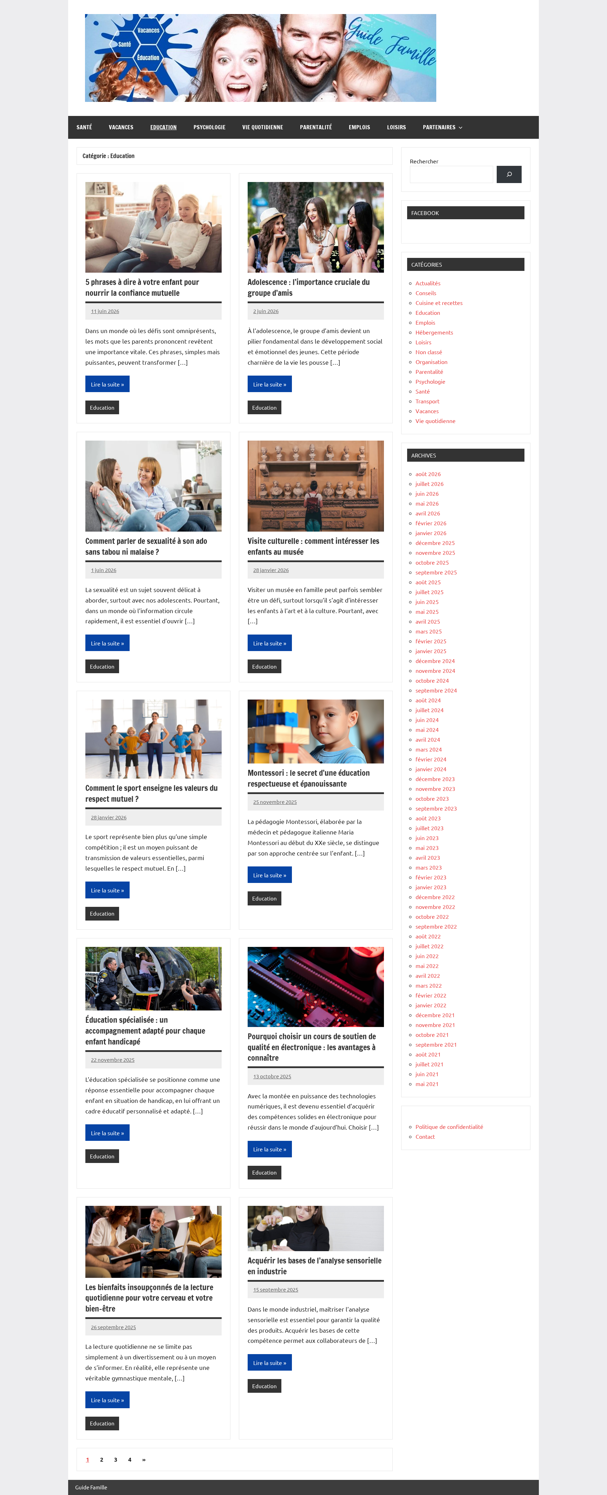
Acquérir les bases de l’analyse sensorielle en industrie (314, 1266)
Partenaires (439, 127)
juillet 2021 (430, 1063)
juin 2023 (427, 837)
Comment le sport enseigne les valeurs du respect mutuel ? (151, 793)
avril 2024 (428, 739)
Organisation (432, 361)
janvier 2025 (431, 650)
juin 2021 (427, 1073)
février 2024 (431, 758)
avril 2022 (428, 975)
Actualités (428, 282)
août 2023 (428, 817)
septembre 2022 (436, 926)
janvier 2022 (431, 1004)
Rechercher (424, 160)
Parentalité (316, 127)
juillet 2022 (430, 945)
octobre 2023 (432, 798)
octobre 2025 (432, 562)
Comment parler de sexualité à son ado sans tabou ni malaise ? (146, 546)
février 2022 (431, 995)
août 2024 (428, 699)
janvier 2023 (431, 886)
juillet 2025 (430, 591)
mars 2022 (429, 985)
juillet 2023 (430, 827)
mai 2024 (427, 729)
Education (163, 127)
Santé (84, 127)
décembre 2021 (435, 1014)
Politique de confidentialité (449, 1126)
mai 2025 (427, 611)
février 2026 (431, 522)
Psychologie (210, 127)
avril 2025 (428, 621)
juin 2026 (427, 493)
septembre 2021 (436, 1044)
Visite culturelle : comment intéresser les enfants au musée (313, 546)
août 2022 (428, 936)
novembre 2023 (435, 788)
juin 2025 (427, 601)
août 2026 (428, 473)
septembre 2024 (436, 690)
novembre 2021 (435, 1024)
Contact (425, 1136)
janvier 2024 (431, 768)
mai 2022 (427, 965)
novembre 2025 (435, 552)
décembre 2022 (435, 896)
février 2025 (431, 640)
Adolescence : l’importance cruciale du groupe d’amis (309, 287)
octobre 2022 (432, 916)
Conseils (426, 292)
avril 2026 (428, 512)
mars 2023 (429, 867)
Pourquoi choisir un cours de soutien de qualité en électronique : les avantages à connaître (312, 1047)
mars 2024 (429, 749)
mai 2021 (427, 1083)
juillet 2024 (430, 709)
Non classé (429, 351)
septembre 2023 (436, 808)
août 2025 (428, 581)
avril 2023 (428, 857)
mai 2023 (427, 847)
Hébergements (434, 332)
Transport (427, 400)
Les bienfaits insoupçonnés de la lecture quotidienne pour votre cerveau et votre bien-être (149, 1298)
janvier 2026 (431, 532)
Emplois (359, 127)
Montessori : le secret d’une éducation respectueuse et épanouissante (309, 778)
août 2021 (428, 1054)
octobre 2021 (432, 1034)
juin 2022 (427, 955)
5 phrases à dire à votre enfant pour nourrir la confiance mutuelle (142, 287)
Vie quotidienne (262, 127)
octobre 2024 (432, 680)
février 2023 (431, 876)
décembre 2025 (435, 542)
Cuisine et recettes (439, 302)
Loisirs (396, 127)
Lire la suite (105, 384)
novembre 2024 (435, 670)
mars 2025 (429, 631)
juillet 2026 (430, 483)
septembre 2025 (436, 572)
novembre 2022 (435, 906)
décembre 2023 (435, 778)
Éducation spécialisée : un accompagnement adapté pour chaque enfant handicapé (145, 1030)
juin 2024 (427, 719)
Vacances (121, 127)
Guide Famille (91, 1487)
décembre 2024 (435, 660)
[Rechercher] (509, 174)
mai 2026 (427, 503)
